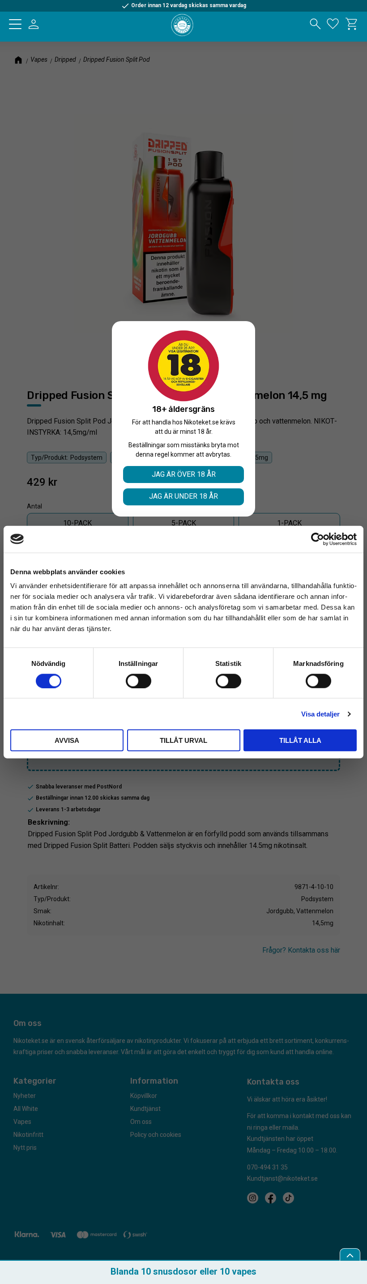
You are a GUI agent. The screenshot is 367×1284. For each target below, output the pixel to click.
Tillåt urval (183, 740)
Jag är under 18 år (183, 496)
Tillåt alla (300, 740)
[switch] (138, 681)
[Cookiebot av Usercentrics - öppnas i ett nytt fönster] (317, 539)
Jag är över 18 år (184, 474)
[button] (15, 24)
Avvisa (67, 740)
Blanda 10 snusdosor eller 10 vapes (183, 1271)
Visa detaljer (320, 713)
